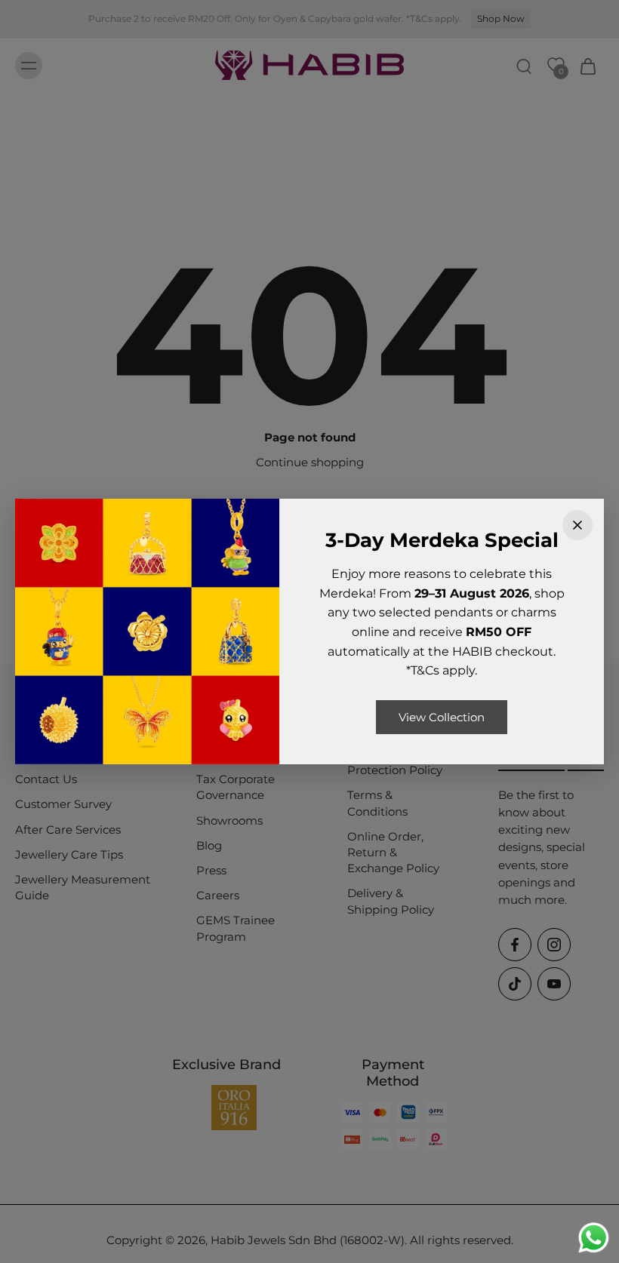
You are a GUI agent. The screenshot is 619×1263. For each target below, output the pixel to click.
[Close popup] (577, 525)
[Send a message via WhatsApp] (593, 1237)
